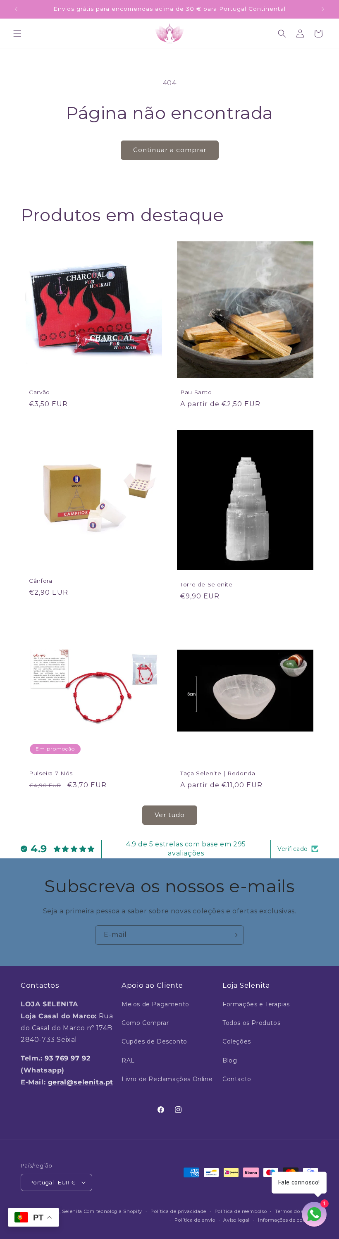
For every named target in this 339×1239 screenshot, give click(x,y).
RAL (128, 1060)
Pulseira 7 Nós (51, 773)
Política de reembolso (241, 1211)
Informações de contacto (288, 1220)
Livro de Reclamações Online (167, 1079)
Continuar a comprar (169, 150)
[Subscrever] (234, 935)
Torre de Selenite (206, 584)
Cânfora (40, 580)
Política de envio (194, 1220)
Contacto (236, 1079)
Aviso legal (236, 1220)
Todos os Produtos (251, 1023)
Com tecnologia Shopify (113, 1211)
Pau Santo (196, 392)
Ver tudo (170, 815)
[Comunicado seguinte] (323, 9)
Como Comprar (145, 1023)
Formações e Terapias (256, 1004)
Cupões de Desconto (154, 1041)
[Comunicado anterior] (16, 9)
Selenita (73, 1211)
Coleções (236, 1041)
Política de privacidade (178, 1211)
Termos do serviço (296, 1211)
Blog (229, 1060)
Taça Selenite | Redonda (217, 773)
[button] (17, 33)
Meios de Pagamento (155, 1004)
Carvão (39, 392)
